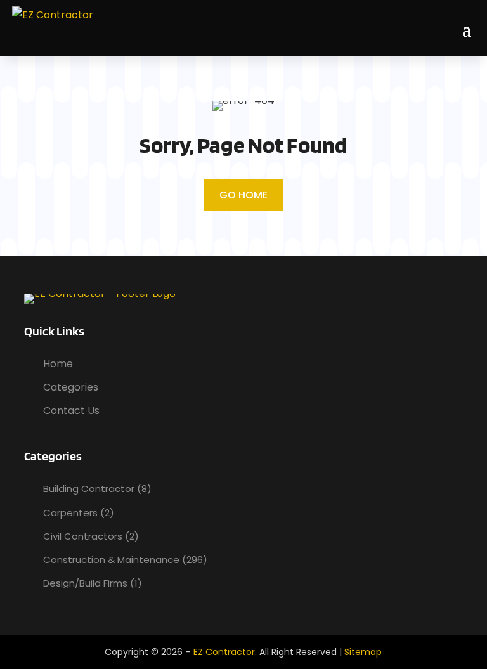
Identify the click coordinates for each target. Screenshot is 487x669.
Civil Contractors (82, 536)
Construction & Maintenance (111, 559)
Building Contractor (88, 488)
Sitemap (363, 652)
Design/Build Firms (85, 583)
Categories (70, 387)
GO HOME (243, 195)
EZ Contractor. (225, 652)
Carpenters (70, 512)
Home (58, 363)
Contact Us (71, 410)
